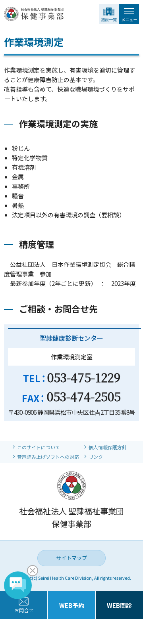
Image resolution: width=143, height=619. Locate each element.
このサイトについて (38, 447)
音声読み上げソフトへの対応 (48, 456)
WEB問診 (119, 605)
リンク (96, 456)
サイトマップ (71, 558)
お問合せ (23, 610)
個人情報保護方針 (108, 447)
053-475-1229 (83, 377)
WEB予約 (71, 605)
